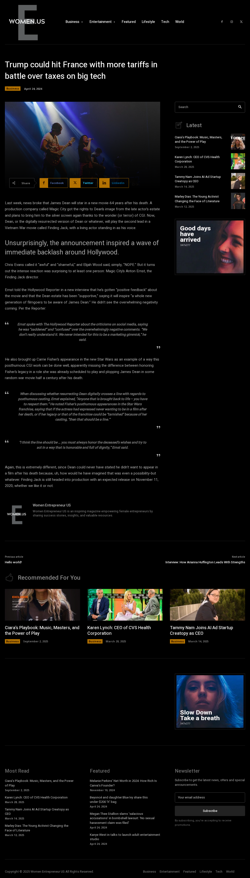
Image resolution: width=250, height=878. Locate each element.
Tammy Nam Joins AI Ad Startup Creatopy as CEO (198, 178)
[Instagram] (231, 22)
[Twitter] (241, 22)
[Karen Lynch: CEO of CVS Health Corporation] (238, 161)
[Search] (240, 107)
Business (12, 88)
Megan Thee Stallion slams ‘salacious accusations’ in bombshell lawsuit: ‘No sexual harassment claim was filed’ (122, 818)
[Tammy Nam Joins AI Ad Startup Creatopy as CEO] (238, 181)
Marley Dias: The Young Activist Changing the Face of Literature (197, 198)
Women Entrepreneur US (52, 505)
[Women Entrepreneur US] (16, 514)
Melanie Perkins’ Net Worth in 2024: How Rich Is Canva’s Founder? (123, 782)
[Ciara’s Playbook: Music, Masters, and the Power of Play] (238, 141)
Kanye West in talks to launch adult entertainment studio (125, 836)
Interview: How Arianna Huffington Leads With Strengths (205, 562)
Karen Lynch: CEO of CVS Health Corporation (197, 159)
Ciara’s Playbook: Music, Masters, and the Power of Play (198, 139)
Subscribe (210, 810)
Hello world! (13, 562)
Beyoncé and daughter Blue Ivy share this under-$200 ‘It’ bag (119, 799)
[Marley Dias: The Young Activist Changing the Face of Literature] (238, 201)
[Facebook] (222, 22)
